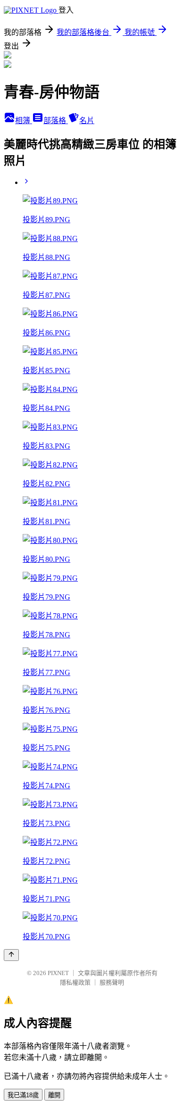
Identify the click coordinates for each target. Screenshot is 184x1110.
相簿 (23, 121)
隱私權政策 (75, 982)
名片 (86, 121)
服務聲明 (112, 982)
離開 (54, 1095)
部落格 (55, 121)
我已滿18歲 (23, 1095)
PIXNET (58, 972)
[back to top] (11, 955)
